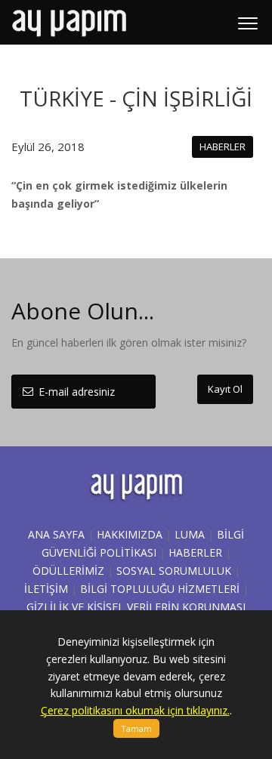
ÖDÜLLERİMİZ (68, 570)
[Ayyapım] (69, 23)
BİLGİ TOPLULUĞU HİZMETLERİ (160, 589)
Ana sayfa (56, 534)
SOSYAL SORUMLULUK (173, 570)
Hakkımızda (129, 534)
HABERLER (195, 552)
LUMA (190, 534)
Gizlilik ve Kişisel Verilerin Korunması (136, 607)
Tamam (136, 728)
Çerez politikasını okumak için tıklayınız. (135, 710)
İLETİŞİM (46, 589)
